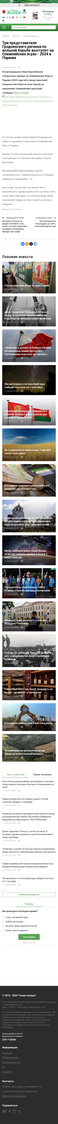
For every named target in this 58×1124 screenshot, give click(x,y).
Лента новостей (15, 774)
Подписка (7, 1072)
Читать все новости (29, 894)
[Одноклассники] (27, 244)
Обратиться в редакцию (14, 1096)
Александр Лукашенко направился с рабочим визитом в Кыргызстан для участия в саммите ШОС (25, 414)
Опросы (29, 904)
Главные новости (30, 36)
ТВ (3, 1067)
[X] (31, 244)
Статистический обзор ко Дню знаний (26, 285)
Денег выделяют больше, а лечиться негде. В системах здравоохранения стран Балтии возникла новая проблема (27, 315)
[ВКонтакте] (23, 244)
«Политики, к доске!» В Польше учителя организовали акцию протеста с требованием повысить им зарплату (27, 351)
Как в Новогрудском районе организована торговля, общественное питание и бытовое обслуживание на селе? (28, 784)
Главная (5, 36)
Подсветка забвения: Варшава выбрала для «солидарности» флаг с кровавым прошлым (27, 656)
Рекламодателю (10, 1057)
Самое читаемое (42, 774)
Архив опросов (29, 942)
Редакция (7, 1053)
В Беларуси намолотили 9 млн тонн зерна (28, 723)
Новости (16, 36)
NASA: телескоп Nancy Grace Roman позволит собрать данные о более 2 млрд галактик (25, 554)
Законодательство (11, 1062)
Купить (48, 14)
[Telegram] (35, 244)
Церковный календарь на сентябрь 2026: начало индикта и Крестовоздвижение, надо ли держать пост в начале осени (28, 521)
